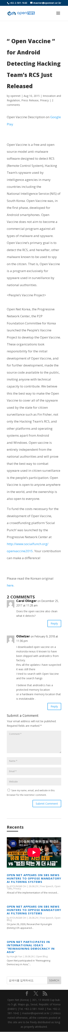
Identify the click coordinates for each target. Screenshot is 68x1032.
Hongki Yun (16, 956)
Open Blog (42, 956)
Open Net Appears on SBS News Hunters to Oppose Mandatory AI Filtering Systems (34, 878)
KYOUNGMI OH (18, 886)
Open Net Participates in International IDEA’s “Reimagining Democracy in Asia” (31, 947)
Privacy (44, 100)
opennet (15, 96)
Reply (54, 623)
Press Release (30, 100)
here (10, 585)
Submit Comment (47, 803)
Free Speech (46, 886)
